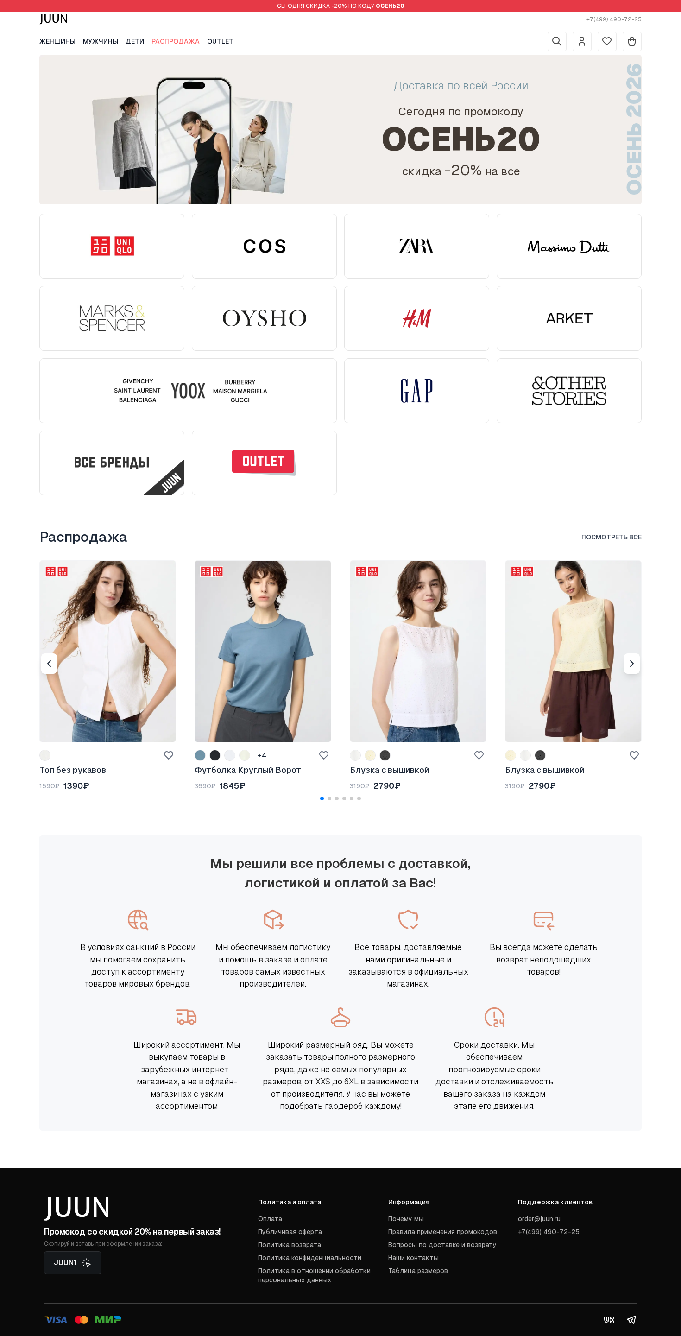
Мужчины (100, 41)
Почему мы (406, 1218)
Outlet (220, 41)
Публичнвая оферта (290, 1231)
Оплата (270, 1218)
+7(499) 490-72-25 (614, 19)
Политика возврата (289, 1244)
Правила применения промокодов (442, 1231)
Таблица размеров (418, 1270)
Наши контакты (413, 1257)
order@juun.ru (539, 1218)
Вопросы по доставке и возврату (442, 1244)
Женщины (57, 41)
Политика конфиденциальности (309, 1257)
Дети (135, 41)
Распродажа (175, 41)
